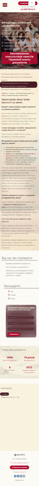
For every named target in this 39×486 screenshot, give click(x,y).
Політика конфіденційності (19, 463)
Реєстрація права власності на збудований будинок (16, 78)
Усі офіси (4, 394)
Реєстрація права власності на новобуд (15, 74)
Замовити (15, 334)
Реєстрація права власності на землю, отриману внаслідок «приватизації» (15, 84)
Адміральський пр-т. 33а (10, 397)
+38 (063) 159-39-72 (27, 9)
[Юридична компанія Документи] (19, 455)
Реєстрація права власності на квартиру (15, 89)
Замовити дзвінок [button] (29, 3)
